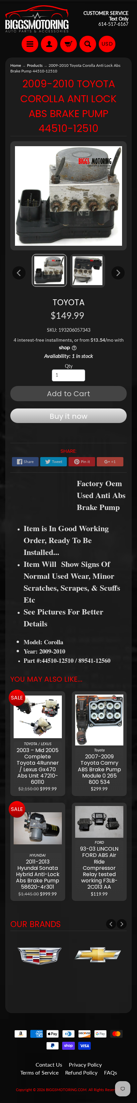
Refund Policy (81, 1072)
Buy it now (68, 416)
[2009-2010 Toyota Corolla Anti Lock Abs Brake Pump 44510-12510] (49, 270)
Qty (68, 366)
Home (15, 65)
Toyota (68, 302)
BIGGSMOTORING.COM (66, 1089)
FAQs (110, 1072)
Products (35, 65)
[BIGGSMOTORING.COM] (36, 18)
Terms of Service (39, 1072)
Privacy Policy (85, 1064)
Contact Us (49, 1064)
